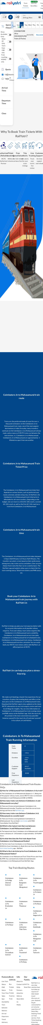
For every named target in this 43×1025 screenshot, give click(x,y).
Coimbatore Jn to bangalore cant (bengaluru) (23, 882)
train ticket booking (6, 848)
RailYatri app (19, 810)
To (16, 15)
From (4, 15)
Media (19, 1005)
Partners (19, 990)
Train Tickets (25, 4)
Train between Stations (4, 1007)
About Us (20, 981)
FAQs (18, 987)
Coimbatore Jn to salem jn (37, 892)
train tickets (24, 821)
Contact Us (20, 984)
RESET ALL (15, 26)
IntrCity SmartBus (34, 4)
